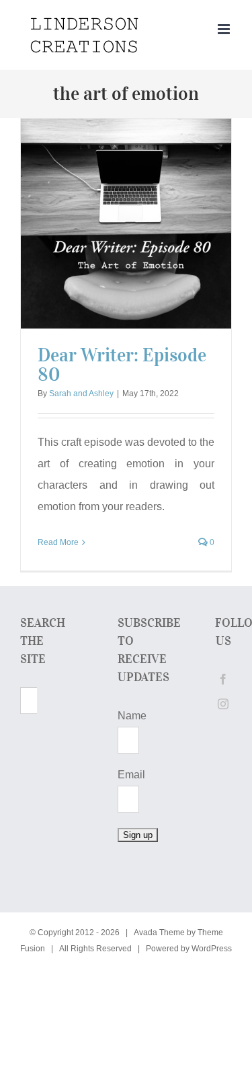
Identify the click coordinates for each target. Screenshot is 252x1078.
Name (132, 715)
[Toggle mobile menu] (225, 29)
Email (131, 774)
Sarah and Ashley (81, 393)
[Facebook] (223, 679)
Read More (58, 542)
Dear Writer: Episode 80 (122, 364)
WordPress (212, 948)
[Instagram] (223, 704)
